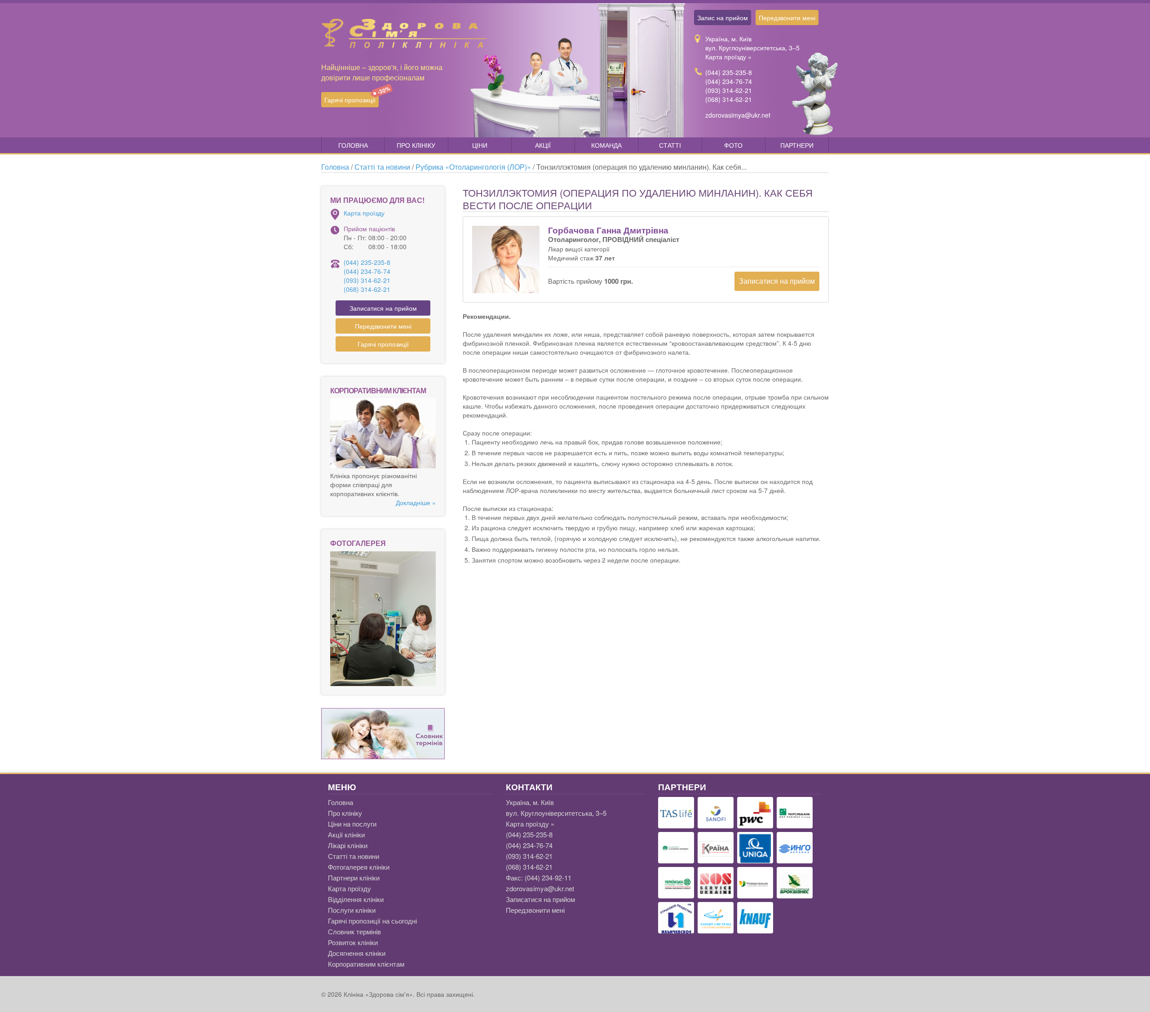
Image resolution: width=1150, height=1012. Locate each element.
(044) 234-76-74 (728, 81)
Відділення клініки (356, 899)
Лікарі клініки (347, 845)
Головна (353, 145)
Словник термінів (354, 931)
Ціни (479, 145)
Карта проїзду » (728, 56)
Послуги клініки (352, 910)
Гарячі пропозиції (351, 98)
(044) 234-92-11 (548, 877)
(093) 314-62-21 (728, 90)
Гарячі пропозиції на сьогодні (372, 920)
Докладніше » (416, 502)
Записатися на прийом (777, 281)
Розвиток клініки (353, 942)
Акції (543, 145)
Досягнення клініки (356, 953)
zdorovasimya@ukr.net (737, 114)
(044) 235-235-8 (728, 72)
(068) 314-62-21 (728, 99)
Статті (670, 145)
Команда (606, 145)
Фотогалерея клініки (358, 866)
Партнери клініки (354, 877)
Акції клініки (346, 834)
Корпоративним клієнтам (366, 963)
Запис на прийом (722, 17)
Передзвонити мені (787, 17)
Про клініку (416, 145)
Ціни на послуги (352, 823)
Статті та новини (353, 856)
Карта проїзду (364, 212)
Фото (733, 145)
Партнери (797, 145)
